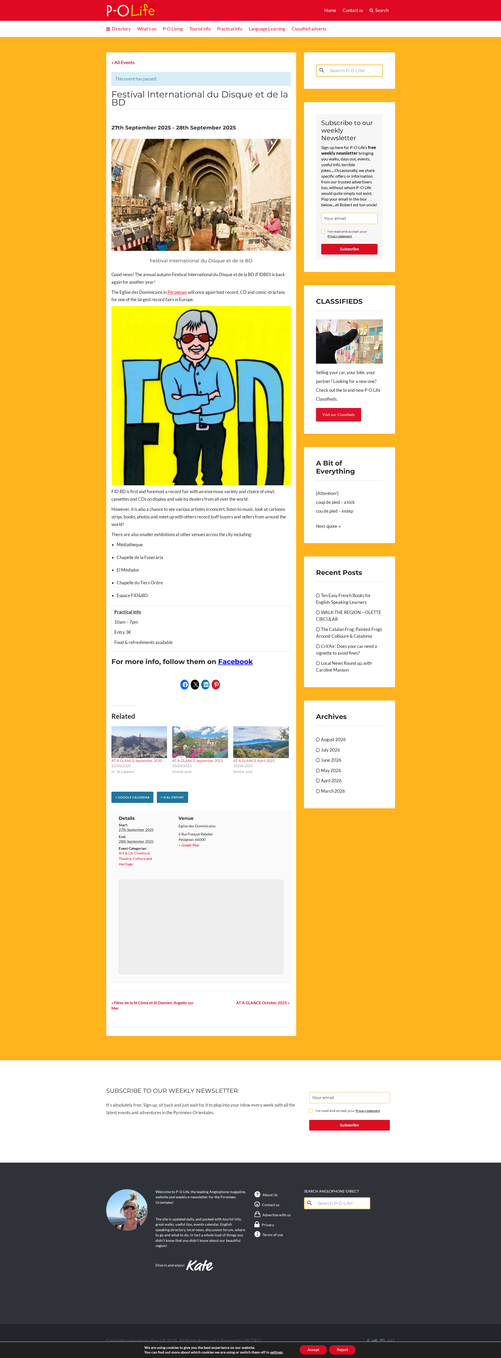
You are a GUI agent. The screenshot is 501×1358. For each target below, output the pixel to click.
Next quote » (328, 526)
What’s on (146, 29)
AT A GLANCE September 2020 (136, 760)
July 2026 (330, 750)
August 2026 (333, 739)
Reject (342, 1349)
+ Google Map (188, 845)
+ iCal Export (172, 797)
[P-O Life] (131, 10)
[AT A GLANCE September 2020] (139, 742)
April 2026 (331, 780)
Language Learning (267, 29)
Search (382, 10)
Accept (313, 1349)
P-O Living (173, 29)
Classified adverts (309, 29)
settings (276, 1352)
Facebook (235, 662)
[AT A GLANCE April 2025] (261, 742)
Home (330, 10)
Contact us (353, 10)
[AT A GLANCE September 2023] (200, 742)
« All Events (122, 62)
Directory (121, 29)
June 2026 (331, 760)
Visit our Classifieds (339, 414)
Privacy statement (339, 236)
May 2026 (331, 770)
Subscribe (349, 249)
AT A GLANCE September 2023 (197, 760)
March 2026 (333, 791)
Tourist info (200, 29)
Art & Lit (126, 853)
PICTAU (252, 1340)
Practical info (229, 29)
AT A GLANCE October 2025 (263, 1002)
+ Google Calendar (132, 797)
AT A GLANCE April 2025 (254, 760)
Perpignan (177, 292)
